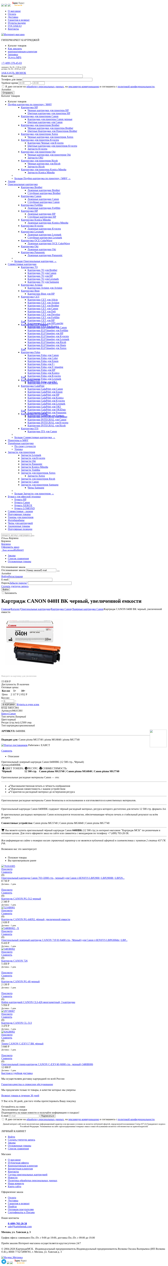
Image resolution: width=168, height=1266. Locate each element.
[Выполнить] (58, 571)
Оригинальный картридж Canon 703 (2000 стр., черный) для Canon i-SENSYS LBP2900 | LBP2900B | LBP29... (63, 878)
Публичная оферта (18, 1162)
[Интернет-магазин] (13, 34)
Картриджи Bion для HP (41, 293)
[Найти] (33, 535)
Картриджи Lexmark (32, 231)
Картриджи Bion (30, 290)
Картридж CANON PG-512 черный (21, 898)
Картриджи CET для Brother (43, 305)
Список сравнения (18, 558)
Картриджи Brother (31, 187)
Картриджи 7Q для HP (40, 276)
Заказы (12, 555)
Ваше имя (6, 76)
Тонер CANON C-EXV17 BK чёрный (22, 1043)
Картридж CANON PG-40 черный (20, 981)
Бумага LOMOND (24, 508)
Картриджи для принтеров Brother (40, 125)
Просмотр (6, 869)
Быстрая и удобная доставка (17, 1073)
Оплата (12, 14)
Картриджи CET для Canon (43, 308)
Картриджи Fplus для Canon (43, 355)
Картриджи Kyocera (32, 225)
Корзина (6, 544)
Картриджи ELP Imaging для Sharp (47, 345)
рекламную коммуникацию (83, 86)
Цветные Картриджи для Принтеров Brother (52, 131)
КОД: (4, 707)
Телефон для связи (11, 79)
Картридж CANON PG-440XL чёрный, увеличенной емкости (35, 919)
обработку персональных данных (45, 86)
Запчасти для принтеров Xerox (38, 472)
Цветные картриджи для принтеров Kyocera (52, 145)
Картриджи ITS (29, 428)
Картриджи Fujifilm (32, 205)
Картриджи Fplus (30, 352)
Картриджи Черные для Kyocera (45, 142)
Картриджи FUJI (30, 380)
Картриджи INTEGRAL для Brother (47, 416)
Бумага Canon (22, 502)
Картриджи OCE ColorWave (36, 240)
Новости (13, 1177)
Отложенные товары (19, 561)
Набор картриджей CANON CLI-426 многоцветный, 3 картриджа (38, 1002)
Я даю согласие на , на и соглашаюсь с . (80, 86)
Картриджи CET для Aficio (43, 299)
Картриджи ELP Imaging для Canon (47, 327)
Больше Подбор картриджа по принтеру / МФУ (42, 178)
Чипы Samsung (36, 487)
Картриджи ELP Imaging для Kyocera (48, 336)
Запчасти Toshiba (30, 470)
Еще (23, 321)
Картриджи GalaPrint (32, 386)
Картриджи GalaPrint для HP (43, 394)
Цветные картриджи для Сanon (45, 122)
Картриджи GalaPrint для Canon (45, 388)
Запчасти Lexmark (31, 455)
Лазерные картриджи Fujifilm (44, 208)
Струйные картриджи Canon (44, 202)
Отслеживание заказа (13, 570)
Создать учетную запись (15, 586)
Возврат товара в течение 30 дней (20, 1095)
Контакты (13, 28)
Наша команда (16, 1183)
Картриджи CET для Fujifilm (43, 317)
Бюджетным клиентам (20, 1168)
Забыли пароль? (18, 583)
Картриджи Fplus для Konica (43, 373)
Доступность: (8, 684)
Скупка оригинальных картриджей (27, 1174)
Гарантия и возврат (19, 20)
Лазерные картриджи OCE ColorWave (49, 243)
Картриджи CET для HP (41, 320)
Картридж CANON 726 (14, 960)
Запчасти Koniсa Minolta (41, 172)
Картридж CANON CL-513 (16, 1022)
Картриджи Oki (29, 246)
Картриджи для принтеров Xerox (39, 134)
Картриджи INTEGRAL (34, 413)
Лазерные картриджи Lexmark (44, 234)
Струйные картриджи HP (42, 216)
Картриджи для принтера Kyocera (40, 140)
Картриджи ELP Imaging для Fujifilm (48, 330)
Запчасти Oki (28, 461)
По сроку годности (25, 446)
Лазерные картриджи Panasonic (45, 255)
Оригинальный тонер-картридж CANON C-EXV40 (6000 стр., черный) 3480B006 (47, 1064)
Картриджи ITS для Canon (42, 431)
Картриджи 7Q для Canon (42, 273)
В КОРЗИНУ (9, 704)
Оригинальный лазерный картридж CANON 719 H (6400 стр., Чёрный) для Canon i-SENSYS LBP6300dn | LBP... (64, 940)
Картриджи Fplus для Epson (43, 361)
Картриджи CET (30, 296)
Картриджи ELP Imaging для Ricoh (47, 342)
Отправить (8, 93)
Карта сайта (14, 1186)
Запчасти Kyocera (37, 148)
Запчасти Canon (30, 481)
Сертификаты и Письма (21, 1212)
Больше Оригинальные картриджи (35, 261)
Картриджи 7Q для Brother (42, 270)
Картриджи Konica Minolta (36, 219)
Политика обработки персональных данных (32, 1180)
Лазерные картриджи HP (41, 213)
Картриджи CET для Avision (43, 302)
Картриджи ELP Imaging (34, 324)
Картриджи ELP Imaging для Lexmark (48, 339)
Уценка (18, 449)
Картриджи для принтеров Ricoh (39, 160)
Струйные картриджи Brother (44, 193)
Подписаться (47, 1116)
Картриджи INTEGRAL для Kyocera (48, 422)
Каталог (15, 609)
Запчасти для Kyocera (33, 458)
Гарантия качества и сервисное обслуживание (27, 1084)
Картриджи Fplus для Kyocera (44, 376)
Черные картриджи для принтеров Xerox (50, 137)
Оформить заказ (10, 547)
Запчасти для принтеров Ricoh (38, 478)
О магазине (14, 11)
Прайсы (12, 1206)
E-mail (4, 579)
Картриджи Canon (31, 196)
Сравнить (6, 750)
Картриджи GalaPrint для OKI (44, 406)
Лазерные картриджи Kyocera (44, 228)
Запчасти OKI (35, 157)
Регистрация (16, 576)
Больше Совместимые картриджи (34, 437)
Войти (5, 576)
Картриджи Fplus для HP (41, 370)
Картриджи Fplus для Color (43, 358)
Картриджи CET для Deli (42, 311)
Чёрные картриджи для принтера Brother (50, 128)
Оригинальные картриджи (35, 609)
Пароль (5, 583)
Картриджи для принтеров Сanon (39, 116)
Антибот (6, 89)
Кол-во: (5, 697)
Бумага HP (20, 499)
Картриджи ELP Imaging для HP (45, 333)
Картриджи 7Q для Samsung (43, 282)
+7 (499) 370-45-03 (11, 63)
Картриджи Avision (31, 284)
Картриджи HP (29, 107)
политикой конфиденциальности (136, 86)
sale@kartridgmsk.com (20, 1226)
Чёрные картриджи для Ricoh (44, 163)
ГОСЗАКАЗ (14, 25)
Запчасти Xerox (36, 475)
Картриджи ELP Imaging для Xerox (47, 348)
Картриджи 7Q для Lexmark (43, 279)
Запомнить (11, 593)
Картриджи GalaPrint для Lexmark (46, 403)
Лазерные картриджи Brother (44, 190)
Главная (5, 609)
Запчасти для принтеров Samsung (39, 484)
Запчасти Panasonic (31, 464)
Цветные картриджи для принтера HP (49, 113)
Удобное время (9, 83)
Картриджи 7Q (29, 267)
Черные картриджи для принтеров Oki (49, 154)
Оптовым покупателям (21, 1209)
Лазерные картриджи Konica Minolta (48, 222)
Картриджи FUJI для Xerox (43, 383)
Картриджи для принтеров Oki (38, 151)
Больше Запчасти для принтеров (34, 493)
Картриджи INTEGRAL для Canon (47, 419)
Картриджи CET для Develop (44, 314)
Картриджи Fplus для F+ (41, 364)
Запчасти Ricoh (36, 166)
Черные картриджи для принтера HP (48, 110)
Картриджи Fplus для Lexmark (44, 378)
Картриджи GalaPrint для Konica (45, 397)
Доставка (13, 17)
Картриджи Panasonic (33, 252)
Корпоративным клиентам (23, 1165)
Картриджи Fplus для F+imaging (45, 367)
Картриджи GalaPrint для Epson (45, 391)
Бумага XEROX (23, 505)
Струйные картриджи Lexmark (45, 237)
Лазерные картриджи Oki (42, 249)
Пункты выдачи (17, 23)
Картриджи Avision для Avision (45, 287)
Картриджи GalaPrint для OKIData (47, 409)
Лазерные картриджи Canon (43, 199)
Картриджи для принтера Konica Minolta (43, 169)
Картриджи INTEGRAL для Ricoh (47, 425)
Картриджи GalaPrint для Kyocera (46, 400)
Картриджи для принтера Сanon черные (50, 119)
